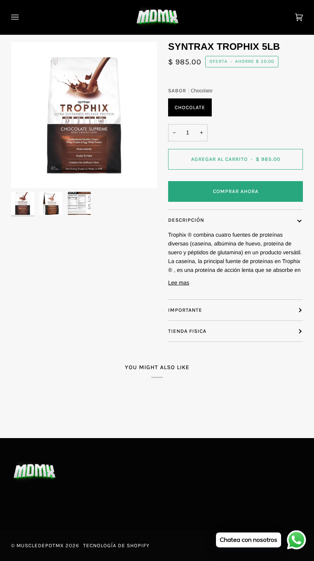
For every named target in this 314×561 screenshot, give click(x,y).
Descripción (186, 220)
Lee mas (178, 283)
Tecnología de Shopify (116, 545)
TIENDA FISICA (187, 331)
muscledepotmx (40, 545)
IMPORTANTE (185, 310)
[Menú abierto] (22, 17)
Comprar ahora (235, 191)
